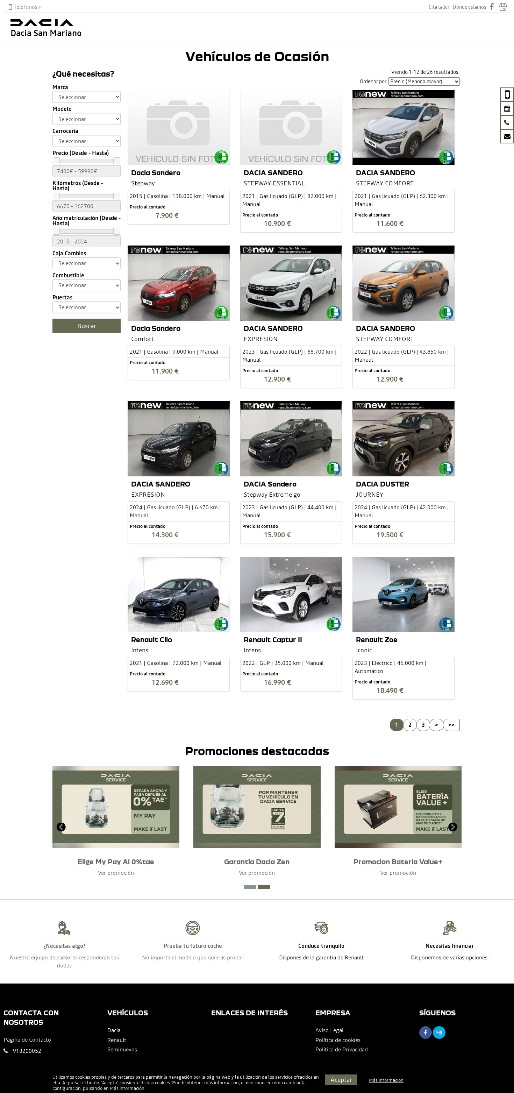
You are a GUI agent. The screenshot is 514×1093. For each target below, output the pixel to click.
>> (451, 725)
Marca (60, 87)
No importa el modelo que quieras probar (192, 957)
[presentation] (61, 828)
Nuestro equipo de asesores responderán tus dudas (64, 961)
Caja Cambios (69, 253)
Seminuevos (122, 1049)
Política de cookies (337, 1040)
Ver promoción (116, 872)
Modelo (62, 109)
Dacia (114, 1030)
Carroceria (65, 131)
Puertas (62, 297)
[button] (250, 886)
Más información (127, 1088)
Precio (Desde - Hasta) (80, 153)
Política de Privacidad (341, 1049)
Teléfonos (25, 6)
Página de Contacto (27, 1039)
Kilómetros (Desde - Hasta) (77, 185)
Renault (116, 1040)
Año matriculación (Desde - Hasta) (86, 220)
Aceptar (341, 1079)
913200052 (27, 1051)
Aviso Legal (329, 1030)
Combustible (68, 275)
